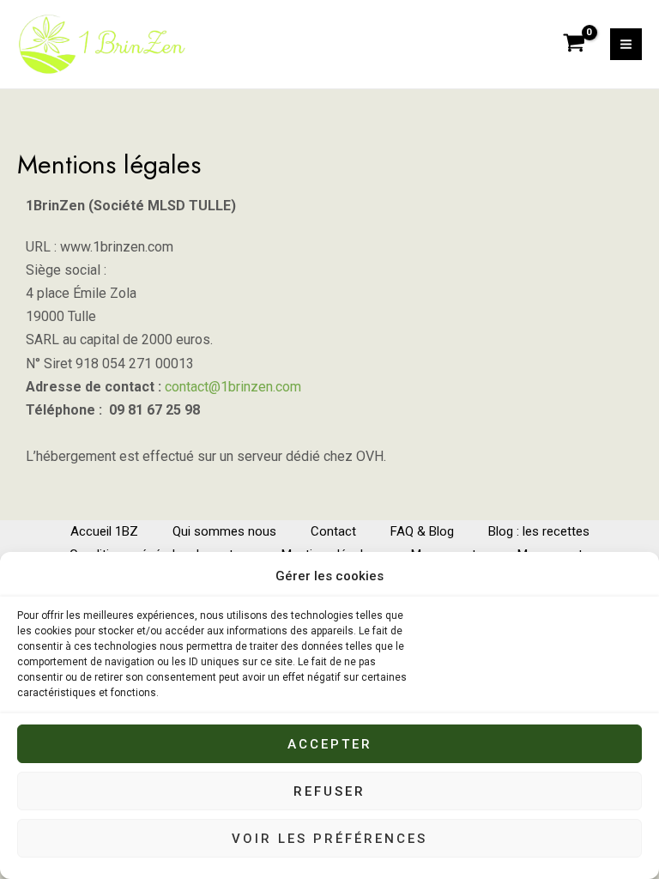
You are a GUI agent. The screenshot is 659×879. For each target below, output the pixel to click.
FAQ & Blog (422, 531)
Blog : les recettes (538, 531)
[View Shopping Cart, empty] (574, 44)
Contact (333, 531)
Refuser (329, 791)
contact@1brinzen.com (233, 387)
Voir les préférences (329, 838)
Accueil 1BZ (104, 531)
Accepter (329, 744)
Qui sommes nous (224, 531)
